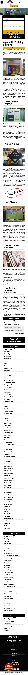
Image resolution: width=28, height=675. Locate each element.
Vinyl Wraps (7, 509)
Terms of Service (14, 655)
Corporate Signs (8, 558)
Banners (6, 361)
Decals (6, 389)
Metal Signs (7, 430)
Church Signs (7, 546)
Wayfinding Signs (8, 518)
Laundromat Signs (9, 577)
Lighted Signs (8, 423)
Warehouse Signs (8, 610)
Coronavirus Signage (9, 382)
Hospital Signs (8, 570)
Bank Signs (7, 539)
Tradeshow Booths (9, 480)
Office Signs (7, 435)
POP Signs (7, 437)
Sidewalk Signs (8, 466)
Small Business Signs (9, 608)
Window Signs (8, 525)
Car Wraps (7, 377)
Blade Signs (7, 363)
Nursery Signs (8, 589)
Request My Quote (13, 32)
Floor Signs (7, 408)
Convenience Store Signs (11, 555)
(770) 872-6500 (14, 4)
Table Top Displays (9, 471)
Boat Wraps (7, 366)
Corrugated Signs (9, 385)
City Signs (7, 548)
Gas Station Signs (9, 567)
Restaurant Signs (8, 598)
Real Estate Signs (8, 596)
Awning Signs (7, 358)
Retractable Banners (9, 456)
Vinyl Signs (7, 630)
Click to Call (14, 6)
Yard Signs (7, 528)
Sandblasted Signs (9, 463)
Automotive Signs (9, 536)
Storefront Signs (8, 468)
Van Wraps (7, 490)
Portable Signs (8, 442)
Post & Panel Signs (9, 444)
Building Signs (8, 368)
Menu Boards (7, 428)
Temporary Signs (8, 473)
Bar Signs (6, 541)
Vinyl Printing (7, 506)
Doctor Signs (7, 565)
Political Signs (8, 591)
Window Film (7, 521)
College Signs (8, 551)
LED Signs (6, 418)
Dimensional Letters (9, 397)
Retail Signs (7, 601)
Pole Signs (7, 440)
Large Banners (8, 420)
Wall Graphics (7, 511)
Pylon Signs (7, 454)
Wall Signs (7, 516)
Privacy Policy (14, 653)
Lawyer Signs (7, 579)
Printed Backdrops (9, 447)
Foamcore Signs (8, 411)
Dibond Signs (7, 392)
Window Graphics (8, 523)
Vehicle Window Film (9, 502)
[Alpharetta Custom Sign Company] (14, 637)
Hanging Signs (8, 413)
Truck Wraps (7, 487)
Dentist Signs (7, 562)
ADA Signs (7, 351)
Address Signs (8, 356)
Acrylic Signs (7, 354)
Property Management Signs (11, 593)
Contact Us (14, 658)
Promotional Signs (9, 451)
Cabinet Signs (8, 373)
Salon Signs (7, 603)
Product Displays (8, 449)
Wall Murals (7, 514)
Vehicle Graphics (8, 494)
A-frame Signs (8, 349)
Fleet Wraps (7, 406)
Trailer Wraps (7, 485)
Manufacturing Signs (9, 584)
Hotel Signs (7, 574)
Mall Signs (7, 582)
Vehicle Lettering (8, 497)
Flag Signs (7, 404)
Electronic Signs (8, 401)
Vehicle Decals (8, 492)
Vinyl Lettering (8, 504)
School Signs (7, 605)
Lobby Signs (7, 425)
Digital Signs (7, 394)
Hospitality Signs (8, 572)
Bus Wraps (7, 370)
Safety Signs (7, 461)
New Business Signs (9, 586)
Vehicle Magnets (8, 499)
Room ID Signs (8, 459)
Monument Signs (8, 432)
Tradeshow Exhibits (9, 482)
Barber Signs (7, 543)
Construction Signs (9, 553)
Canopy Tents (7, 375)
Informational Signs (9, 416)
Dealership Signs (8, 560)
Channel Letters (8, 380)
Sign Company (14, 650)
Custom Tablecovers (9, 387)
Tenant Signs (7, 475)
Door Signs (7, 399)
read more (20, 330)
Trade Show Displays (9, 478)
